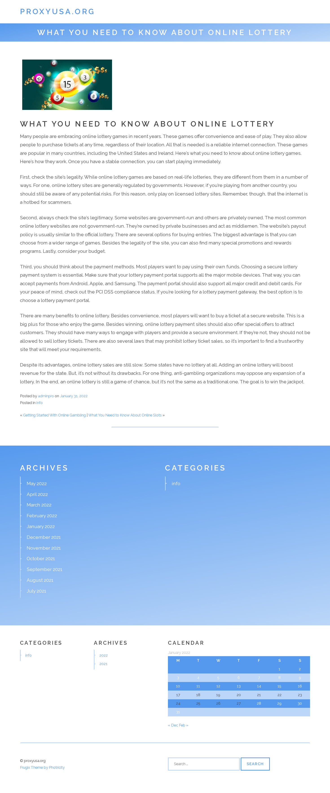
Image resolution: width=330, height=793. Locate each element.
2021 (103, 664)
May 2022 (37, 483)
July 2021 (36, 591)
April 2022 (37, 494)
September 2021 (44, 569)
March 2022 (39, 505)
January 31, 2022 (74, 396)
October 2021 (41, 558)
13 (239, 686)
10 (178, 686)
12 (218, 686)
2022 (103, 655)
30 (300, 703)
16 (300, 686)
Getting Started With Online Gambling (54, 415)
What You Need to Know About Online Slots (125, 415)
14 (259, 686)
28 (259, 703)
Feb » (183, 725)
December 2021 (44, 537)
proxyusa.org (57, 11)
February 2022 (42, 515)
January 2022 (41, 526)
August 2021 (40, 580)
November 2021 (44, 548)
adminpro (46, 396)
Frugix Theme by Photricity (42, 767)
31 (178, 712)
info (39, 402)
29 (279, 703)
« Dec (173, 725)
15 (279, 686)
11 (198, 686)
